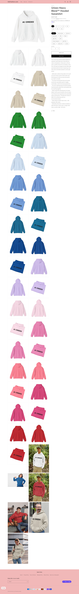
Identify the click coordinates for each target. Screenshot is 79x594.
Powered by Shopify (18, 591)
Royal (65, 35)
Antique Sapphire (56, 41)
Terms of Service (33, 574)
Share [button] (54, 110)
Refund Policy (46, 574)
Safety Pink (60, 43)
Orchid (66, 43)
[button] (65, 1)
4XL (57, 28)
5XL (62, 28)
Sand (60, 38)
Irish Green (55, 35)
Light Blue (64, 41)
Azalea (54, 43)
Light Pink (55, 38)
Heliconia (68, 33)
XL (63, 26)
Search (21, 574)
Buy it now (61, 56)
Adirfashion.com (12, 591)
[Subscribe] (27, 581)
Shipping (57, 18)
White (54, 33)
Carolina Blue (60, 33)
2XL (67, 26)
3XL (53, 28)
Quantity (52, 46)
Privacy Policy (26, 574)
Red (60, 35)
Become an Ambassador (54, 574)
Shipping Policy (40, 574)
